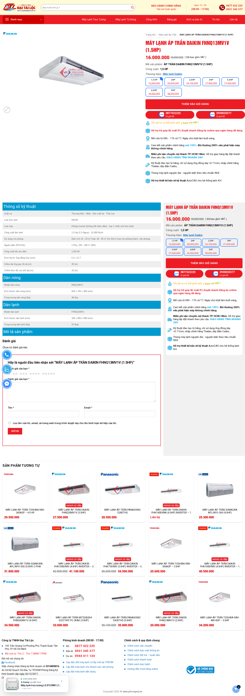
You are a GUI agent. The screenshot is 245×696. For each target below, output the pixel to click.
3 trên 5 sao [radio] (23, 374)
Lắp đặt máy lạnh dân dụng (81, 671)
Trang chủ (151, 34)
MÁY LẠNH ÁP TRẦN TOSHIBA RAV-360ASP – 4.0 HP (25, 511)
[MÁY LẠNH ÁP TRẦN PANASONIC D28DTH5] (122, 490)
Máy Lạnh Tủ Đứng (126, 19)
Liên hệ (234, 19)
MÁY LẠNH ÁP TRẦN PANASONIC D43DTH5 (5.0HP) (122, 619)
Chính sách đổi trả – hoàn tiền (144, 655)
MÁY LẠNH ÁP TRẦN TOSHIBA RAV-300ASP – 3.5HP (171, 565)
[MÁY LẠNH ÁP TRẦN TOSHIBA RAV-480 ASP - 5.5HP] (219, 597)
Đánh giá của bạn (19, 368)
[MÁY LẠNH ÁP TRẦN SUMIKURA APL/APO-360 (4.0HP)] (219, 490)
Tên (11, 407)
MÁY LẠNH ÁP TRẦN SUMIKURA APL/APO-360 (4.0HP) (219, 511)
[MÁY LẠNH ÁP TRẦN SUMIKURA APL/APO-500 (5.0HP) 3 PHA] (25, 544)
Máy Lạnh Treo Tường (94, 19)
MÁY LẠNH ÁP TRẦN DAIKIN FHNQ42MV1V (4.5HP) (25, 619)
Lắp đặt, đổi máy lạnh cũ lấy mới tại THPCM (89, 662)
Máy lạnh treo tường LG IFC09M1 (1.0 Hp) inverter (41, 685)
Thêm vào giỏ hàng (204, 263)
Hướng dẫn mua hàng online (143, 669)
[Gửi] (132, 7)
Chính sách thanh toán (140, 659)
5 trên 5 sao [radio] (48, 374)
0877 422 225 (234, 5)
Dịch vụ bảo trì (194, 19)
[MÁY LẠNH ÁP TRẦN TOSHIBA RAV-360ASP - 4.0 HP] (25, 490)
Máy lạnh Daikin (172, 74)
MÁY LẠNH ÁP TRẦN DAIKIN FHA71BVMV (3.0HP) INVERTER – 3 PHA (123, 565)
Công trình (151, 19)
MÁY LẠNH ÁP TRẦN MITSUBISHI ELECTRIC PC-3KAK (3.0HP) (74, 619)
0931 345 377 (234, 9)
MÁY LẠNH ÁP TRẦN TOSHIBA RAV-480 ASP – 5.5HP (220, 619)
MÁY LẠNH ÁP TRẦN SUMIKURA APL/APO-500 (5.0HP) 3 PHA (25, 565)
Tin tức (216, 19)
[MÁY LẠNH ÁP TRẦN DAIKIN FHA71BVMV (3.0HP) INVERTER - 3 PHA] (122, 544)
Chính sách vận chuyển (140, 645)
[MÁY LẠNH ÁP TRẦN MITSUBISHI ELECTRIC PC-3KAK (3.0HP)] (73, 597)
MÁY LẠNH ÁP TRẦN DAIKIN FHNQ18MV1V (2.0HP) (171, 619)
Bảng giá (171, 19)
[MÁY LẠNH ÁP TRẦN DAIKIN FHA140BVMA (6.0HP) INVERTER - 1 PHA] (171, 490)
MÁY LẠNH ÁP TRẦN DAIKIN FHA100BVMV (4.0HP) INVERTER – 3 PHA (74, 565)
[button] (23, 19)
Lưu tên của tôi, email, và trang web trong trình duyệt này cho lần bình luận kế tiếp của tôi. (65, 423)
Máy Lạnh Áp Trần (167, 34)
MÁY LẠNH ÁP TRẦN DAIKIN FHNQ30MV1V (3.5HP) (73, 511)
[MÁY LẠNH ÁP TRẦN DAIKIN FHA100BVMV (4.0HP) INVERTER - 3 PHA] (73, 544)
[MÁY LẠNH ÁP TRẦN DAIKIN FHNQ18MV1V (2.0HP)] (171, 597)
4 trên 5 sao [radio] (34, 374)
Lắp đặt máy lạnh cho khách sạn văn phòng (89, 667)
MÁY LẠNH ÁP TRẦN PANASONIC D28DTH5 (122, 511)
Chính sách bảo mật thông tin (144, 650)
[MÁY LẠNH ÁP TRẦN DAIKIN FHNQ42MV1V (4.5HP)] (25, 597)
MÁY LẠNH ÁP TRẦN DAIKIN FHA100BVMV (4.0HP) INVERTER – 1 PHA (220, 565)
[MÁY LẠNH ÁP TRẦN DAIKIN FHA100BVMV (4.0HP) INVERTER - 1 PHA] (219, 544)
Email (88, 407)
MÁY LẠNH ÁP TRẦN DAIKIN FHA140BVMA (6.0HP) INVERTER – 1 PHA (171, 511)
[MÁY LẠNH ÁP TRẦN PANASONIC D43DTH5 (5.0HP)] (122, 597)
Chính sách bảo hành (139, 664)
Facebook (9, 662)
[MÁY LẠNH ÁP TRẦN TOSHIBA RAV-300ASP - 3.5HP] (171, 544)
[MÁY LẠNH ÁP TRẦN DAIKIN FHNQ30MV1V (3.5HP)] (73, 490)
